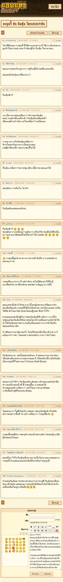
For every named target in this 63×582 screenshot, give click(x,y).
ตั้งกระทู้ (55, 33)
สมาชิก (55, 6)
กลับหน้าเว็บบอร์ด (37, 33)
